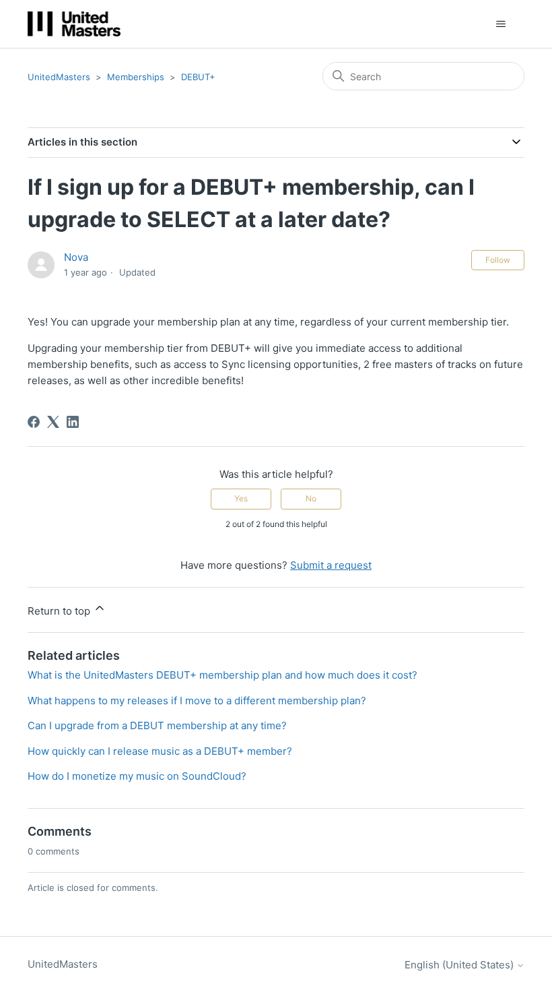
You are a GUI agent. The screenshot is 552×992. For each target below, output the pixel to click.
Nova (76, 257)
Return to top (60, 610)
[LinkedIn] (73, 422)
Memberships (135, 76)
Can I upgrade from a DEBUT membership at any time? (157, 725)
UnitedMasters (59, 76)
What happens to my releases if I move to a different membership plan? (197, 700)
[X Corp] (53, 422)
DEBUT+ (198, 76)
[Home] (74, 23)
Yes (241, 498)
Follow (497, 260)
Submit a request (331, 565)
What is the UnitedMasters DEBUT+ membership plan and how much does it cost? (222, 675)
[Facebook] (34, 422)
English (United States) (460, 964)
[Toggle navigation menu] (500, 24)
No (311, 498)
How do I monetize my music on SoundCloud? (137, 776)
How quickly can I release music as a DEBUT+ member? (160, 751)
